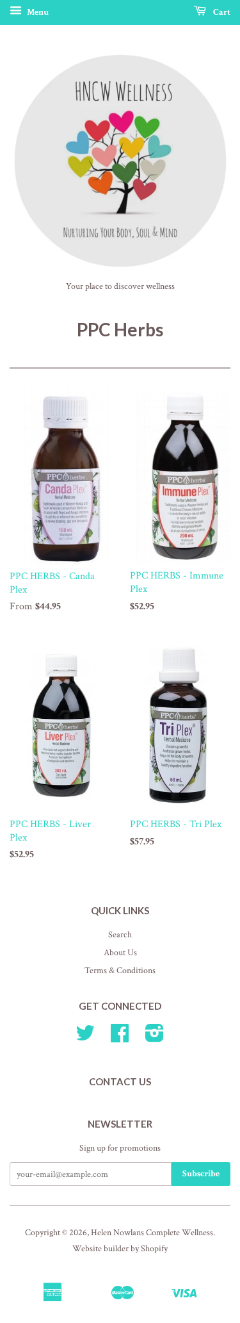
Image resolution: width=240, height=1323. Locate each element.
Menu (37, 12)
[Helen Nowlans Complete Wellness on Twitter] (85, 1038)
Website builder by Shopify (120, 1248)
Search (120, 935)
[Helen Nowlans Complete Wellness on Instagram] (154, 1038)
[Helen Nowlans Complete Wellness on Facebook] (119, 1038)
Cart (220, 12)
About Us (120, 952)
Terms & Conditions (120, 970)
